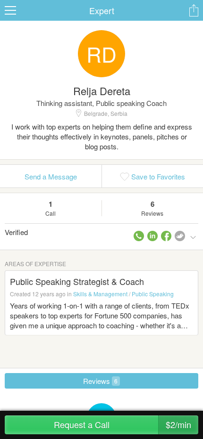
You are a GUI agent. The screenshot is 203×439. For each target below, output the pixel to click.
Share (193, 10)
